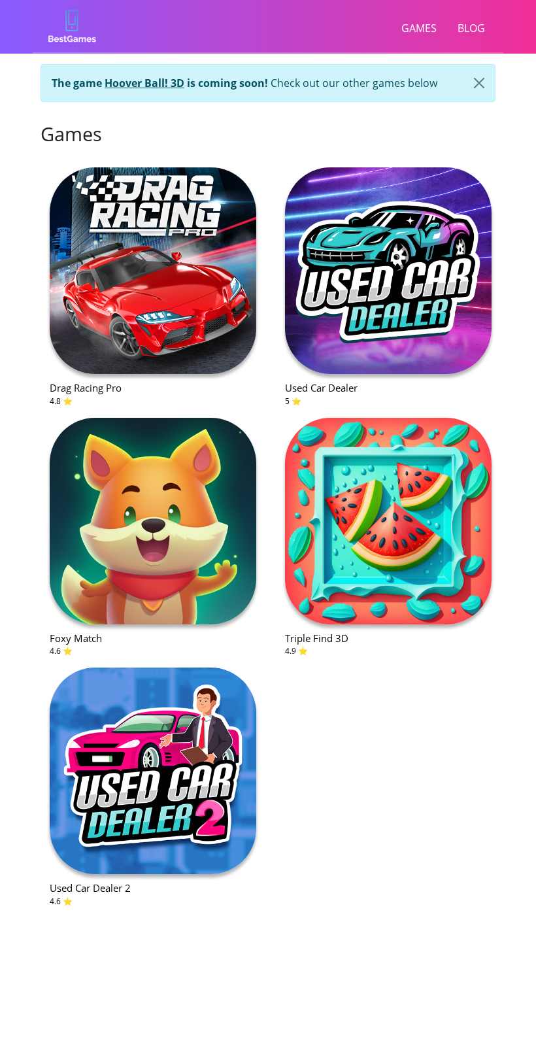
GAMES (419, 28)
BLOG (471, 28)
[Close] (479, 83)
